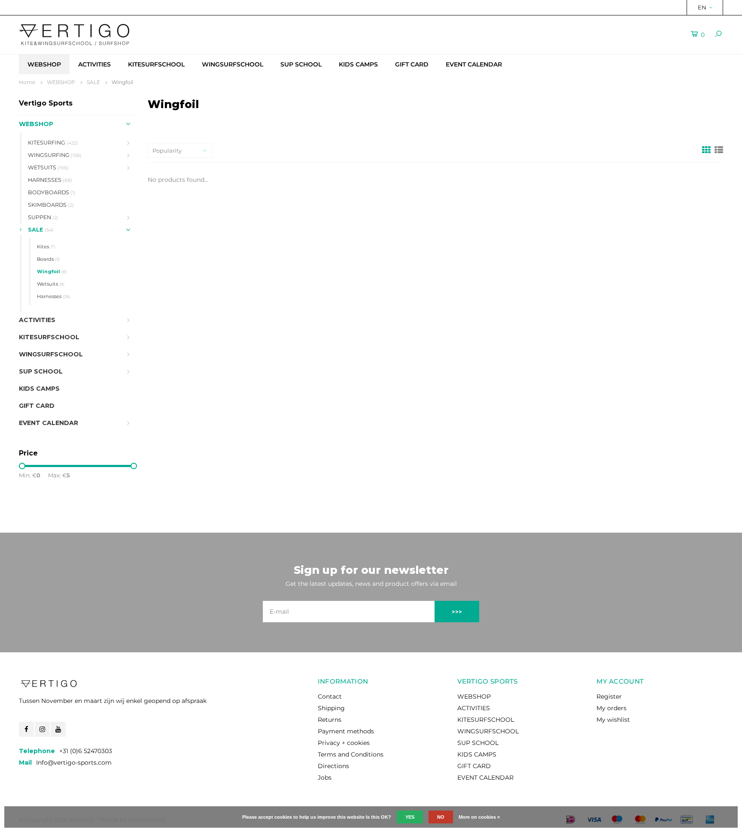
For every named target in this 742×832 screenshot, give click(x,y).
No (440, 817)
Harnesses (53, 296)
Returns (329, 719)
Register (609, 696)
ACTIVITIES (94, 64)
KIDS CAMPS (358, 64)
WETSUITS (48, 167)
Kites (46, 247)
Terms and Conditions (350, 754)
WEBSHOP (44, 64)
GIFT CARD (412, 64)
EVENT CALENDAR (474, 64)
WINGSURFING (55, 155)
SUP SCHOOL (301, 64)
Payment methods (346, 731)
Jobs (324, 777)
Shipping (331, 708)
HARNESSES (50, 180)
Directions (333, 766)
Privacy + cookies (344, 743)
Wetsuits (50, 284)
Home (27, 82)
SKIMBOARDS (51, 205)
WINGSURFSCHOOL (232, 64)
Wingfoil (122, 82)
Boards (48, 259)
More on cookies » (479, 817)
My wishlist (613, 719)
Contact (330, 696)
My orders (611, 708)
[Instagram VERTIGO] (42, 729)
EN (702, 7)
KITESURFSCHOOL (156, 64)
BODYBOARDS (52, 192)
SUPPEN (43, 217)
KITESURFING (53, 142)
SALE (93, 82)
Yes (409, 817)
